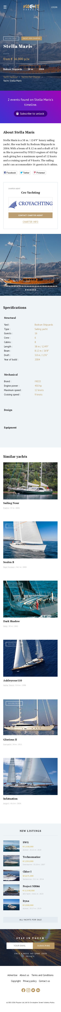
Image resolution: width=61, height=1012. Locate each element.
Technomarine (32, 856)
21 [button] (37, 286)
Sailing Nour (11, 503)
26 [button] (45, 286)
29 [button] (50, 286)
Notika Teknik (8, 685)
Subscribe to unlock (32, 113)
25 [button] (43, 286)
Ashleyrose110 (12, 680)
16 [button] (28, 286)
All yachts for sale (31, 919)
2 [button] (6, 286)
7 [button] (14, 286)
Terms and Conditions (42, 975)
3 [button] (7, 286)
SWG (26, 842)
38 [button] (32, 289)
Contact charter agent (30, 215)
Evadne (6, 508)
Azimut (25, 850)
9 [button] (17, 286)
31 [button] (53, 286)
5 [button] (11, 286)
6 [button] (12, 286)
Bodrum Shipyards (12, 69)
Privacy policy (30, 981)
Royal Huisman (9, 567)
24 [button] (41, 286)
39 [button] (33, 289)
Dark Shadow (11, 621)
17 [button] (30, 286)
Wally (5, 626)
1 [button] (4, 286)
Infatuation (10, 798)
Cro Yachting (30, 192)
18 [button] (32, 286)
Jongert (6, 803)
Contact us (44, 981)
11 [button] (20, 286)
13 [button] (24, 286)
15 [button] (27, 286)
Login (54, 7)
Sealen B (8, 562)
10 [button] (19, 286)
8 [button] (15, 286)
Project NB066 (31, 886)
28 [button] (48, 286)
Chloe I (27, 871)
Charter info (30, 221)
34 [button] (25, 289)
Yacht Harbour (31, 8)
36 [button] (28, 289)
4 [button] (9, 286)
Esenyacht (7, 744)
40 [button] (35, 289)
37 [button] (30, 289)
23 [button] (40, 286)
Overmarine (28, 864)
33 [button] (56, 286)
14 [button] (25, 286)
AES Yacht (26, 894)
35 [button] (27, 289)
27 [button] (46, 286)
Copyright (16, 981)
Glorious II (10, 739)
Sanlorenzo (27, 879)
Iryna (26, 900)
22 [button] (38, 286)
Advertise (12, 975)
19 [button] (33, 286)
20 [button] (35, 286)
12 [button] (22, 286)
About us (24, 975)
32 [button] (54, 286)
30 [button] (51, 286)
